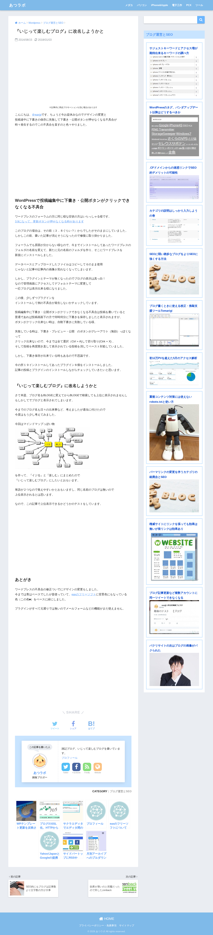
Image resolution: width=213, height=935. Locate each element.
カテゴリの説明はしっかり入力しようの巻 (173, 213)
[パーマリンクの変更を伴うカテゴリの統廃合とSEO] (174, 495)
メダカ (129, 5)
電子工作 (177, 5)
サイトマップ (126, 925)
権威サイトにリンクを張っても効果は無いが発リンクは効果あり (173, 526)
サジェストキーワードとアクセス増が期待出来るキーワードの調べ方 (173, 51)
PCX (188, 5)
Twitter (65, 773)
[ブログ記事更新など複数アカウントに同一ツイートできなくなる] (174, 617)
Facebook (76, 773)
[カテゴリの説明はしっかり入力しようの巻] (174, 230)
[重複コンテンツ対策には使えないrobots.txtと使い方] (174, 432)
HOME (108, 918)
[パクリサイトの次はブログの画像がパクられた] (174, 669)
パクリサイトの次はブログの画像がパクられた (173, 648)
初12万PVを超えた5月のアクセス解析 (173, 358)
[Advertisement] (73, 74)
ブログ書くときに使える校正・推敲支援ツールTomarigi (173, 308)
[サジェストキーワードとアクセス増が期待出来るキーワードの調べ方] (174, 76)
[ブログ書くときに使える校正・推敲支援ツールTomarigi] (174, 330)
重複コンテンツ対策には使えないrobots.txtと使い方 (170, 399)
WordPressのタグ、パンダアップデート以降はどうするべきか (173, 110)
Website (98, 773)
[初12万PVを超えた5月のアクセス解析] (174, 373)
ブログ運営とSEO (120, 791)
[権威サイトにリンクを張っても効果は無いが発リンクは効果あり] (174, 556)
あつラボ (17, 5)
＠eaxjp (36, 114)
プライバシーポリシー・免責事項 (97, 925)
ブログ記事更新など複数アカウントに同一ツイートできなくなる (173, 595)
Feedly (87, 773)
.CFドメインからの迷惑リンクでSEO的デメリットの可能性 (173, 170)
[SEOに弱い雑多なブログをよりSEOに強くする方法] (174, 277)
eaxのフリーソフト (84, 594)
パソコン (142, 5)
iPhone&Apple (159, 5)
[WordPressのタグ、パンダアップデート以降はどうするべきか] (174, 135)
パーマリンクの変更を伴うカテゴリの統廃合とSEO (173, 474)
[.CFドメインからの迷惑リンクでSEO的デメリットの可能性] (174, 187)
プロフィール (70, 757)
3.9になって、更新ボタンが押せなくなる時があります (49, 221)
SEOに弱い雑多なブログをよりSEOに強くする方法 (173, 256)
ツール (199, 5)
